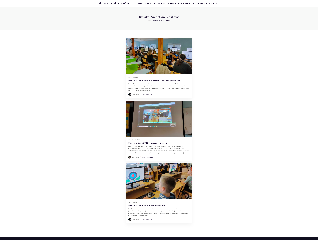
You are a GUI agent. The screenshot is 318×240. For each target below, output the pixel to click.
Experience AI (189, 3)
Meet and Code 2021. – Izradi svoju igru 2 (147, 143)
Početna (139, 3)
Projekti (147, 3)
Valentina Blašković (134, 77)
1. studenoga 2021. (147, 94)
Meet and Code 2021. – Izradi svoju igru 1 (147, 205)
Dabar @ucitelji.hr (202, 3)
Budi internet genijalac (175, 3)
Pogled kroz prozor (159, 3)
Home (149, 21)
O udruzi (213, 3)
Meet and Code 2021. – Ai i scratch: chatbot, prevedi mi (154, 80)
